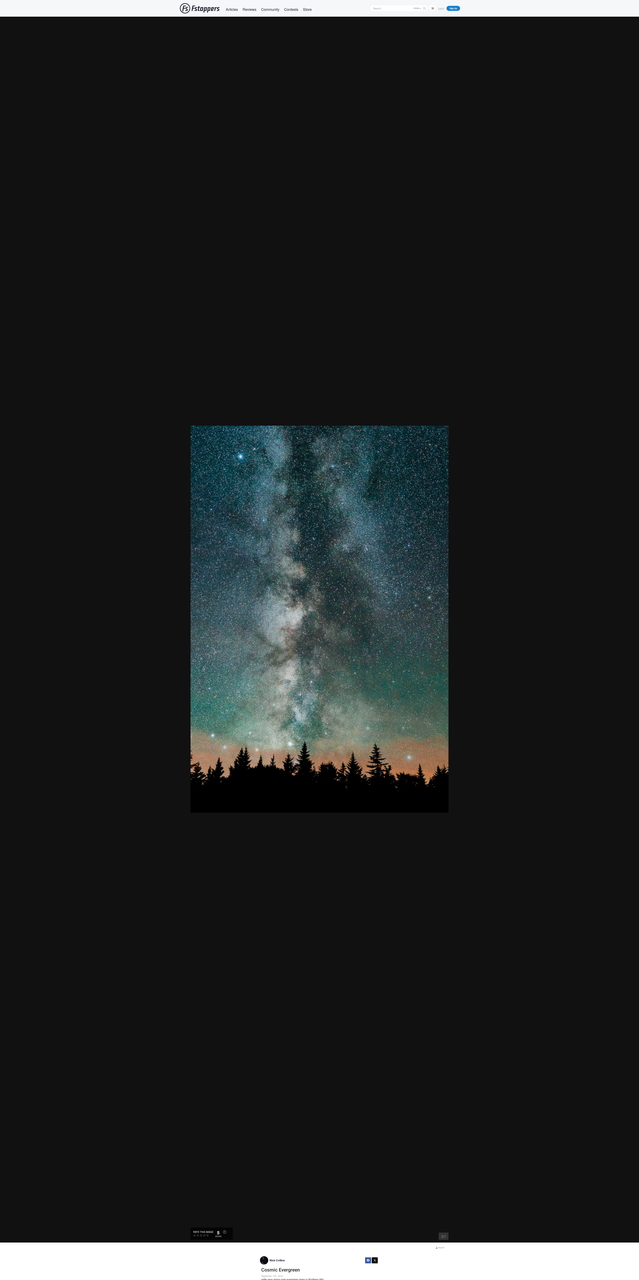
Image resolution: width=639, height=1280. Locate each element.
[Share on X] (375, 1260)
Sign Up (453, 8)
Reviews (249, 9)
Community (270, 9)
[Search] (424, 8)
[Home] (200, 8)
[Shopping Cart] (432, 8)
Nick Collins (277, 1260)
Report (441, 1247)
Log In (441, 8)
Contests (291, 9)
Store (307, 9)
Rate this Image (203, 1232)
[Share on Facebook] (368, 1260)
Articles (232, 9)
